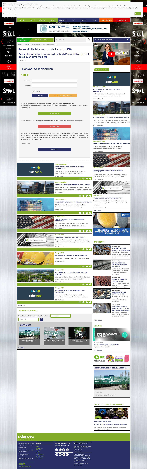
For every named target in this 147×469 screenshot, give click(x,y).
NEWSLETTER (39, 457)
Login (41, 95)
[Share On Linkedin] (83, 179)
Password (28, 85)
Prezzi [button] (32, 20)
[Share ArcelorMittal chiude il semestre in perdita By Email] (80, 266)
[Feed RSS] (63, 454)
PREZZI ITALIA (39, 448)
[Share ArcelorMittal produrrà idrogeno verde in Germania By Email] (80, 284)
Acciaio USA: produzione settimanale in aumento (72, 185)
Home (20, 44)
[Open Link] (73, 28)
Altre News (21, 306)
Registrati (54, 149)
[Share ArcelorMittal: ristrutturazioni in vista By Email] (80, 249)
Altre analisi (98, 320)
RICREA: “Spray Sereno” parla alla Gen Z (110, 424)
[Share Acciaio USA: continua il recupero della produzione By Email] (80, 231)
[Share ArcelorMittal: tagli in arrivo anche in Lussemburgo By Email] (80, 179)
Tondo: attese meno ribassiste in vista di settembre (119, 264)
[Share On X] (87, 179)
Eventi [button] (83, 20)
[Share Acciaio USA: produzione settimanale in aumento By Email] (80, 196)
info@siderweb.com (25, 455)
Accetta (137, 14)
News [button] (22, 20)
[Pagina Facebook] (63, 449)
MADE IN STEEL (40, 456)
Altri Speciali (98, 350)
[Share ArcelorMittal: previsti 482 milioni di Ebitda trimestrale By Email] (80, 302)
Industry (27, 44)
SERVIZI (38, 451)
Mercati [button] (42, 20)
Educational (106, 20)
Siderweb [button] (63, 20)
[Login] (41, 319)
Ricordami (37, 91)
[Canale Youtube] (56, 454)
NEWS (37, 446)
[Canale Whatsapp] (67, 454)
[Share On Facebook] (90, 179)
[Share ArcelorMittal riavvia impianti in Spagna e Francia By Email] (80, 213)
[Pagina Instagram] (60, 449)
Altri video (21, 347)
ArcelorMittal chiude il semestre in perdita (71, 255)
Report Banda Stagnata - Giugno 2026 (106, 345)
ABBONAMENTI (40, 454)
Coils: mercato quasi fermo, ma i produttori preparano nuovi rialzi (120, 308)
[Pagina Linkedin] (56, 449)
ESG (73, 20)
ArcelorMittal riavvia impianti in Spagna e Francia (73, 202)
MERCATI (38, 449)
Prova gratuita (54, 113)
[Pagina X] (67, 449)
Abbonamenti (121, 20)
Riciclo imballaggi (109, 404)
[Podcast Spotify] (60, 454)
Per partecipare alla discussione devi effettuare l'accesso (34, 315)
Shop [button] (94, 20)
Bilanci (53, 20)
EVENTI (38, 453)
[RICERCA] (89, 40)
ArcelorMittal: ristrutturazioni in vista (70, 237)
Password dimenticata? (64, 95)
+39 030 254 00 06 (24, 454)
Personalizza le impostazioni (12, 14)
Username (27, 81)
